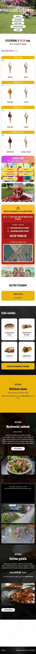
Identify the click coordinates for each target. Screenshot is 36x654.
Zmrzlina (18, 16)
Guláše (18, 30)
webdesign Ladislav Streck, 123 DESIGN (25, 650)
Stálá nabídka (18, 20)
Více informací (18, 297)
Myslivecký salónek (18, 26)
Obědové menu (18, 23)
